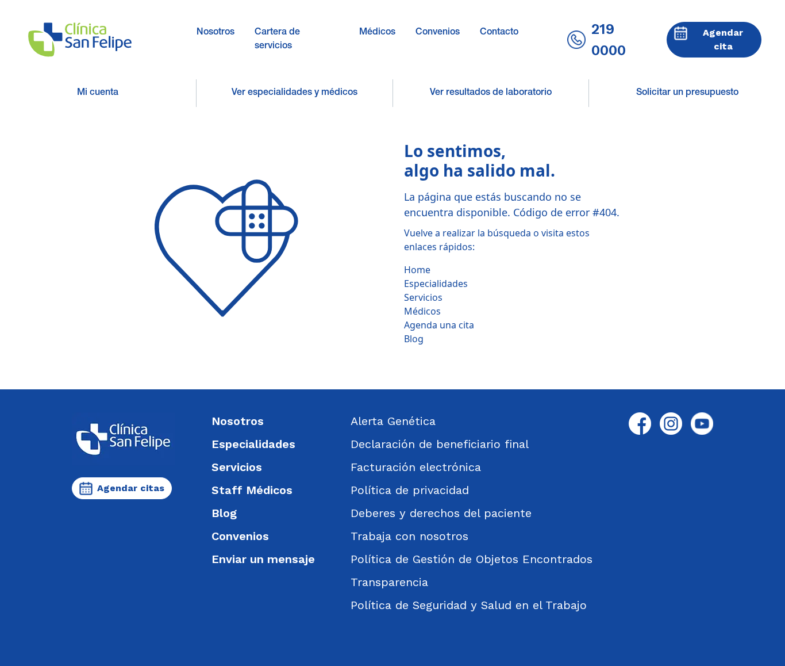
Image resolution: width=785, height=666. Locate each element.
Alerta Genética (393, 421)
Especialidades (436, 283)
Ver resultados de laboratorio (491, 93)
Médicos (377, 32)
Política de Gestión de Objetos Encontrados (471, 559)
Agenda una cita (439, 325)
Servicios (423, 297)
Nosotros (215, 32)
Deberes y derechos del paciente (441, 513)
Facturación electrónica (416, 467)
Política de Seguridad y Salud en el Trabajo (469, 605)
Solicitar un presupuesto (687, 93)
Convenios (437, 32)
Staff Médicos (252, 490)
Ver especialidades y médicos (294, 93)
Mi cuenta (97, 93)
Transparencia (389, 582)
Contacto (499, 32)
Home (417, 269)
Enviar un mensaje (263, 559)
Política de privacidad (410, 490)
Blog (414, 338)
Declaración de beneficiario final (440, 444)
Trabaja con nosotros (409, 536)
